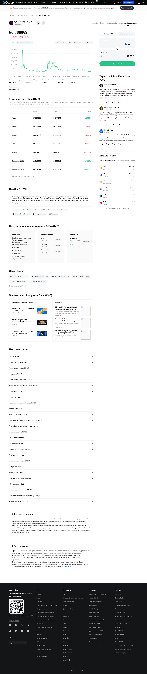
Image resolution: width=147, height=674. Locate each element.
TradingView (93, 638)
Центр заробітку (68, 609)
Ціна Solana (119, 642)
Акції (64, 623)
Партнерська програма (96, 634)
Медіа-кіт (39, 623)
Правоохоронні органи (43, 649)
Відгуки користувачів (95, 602)
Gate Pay (66, 631)
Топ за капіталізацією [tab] (107, 161)
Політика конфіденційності (45, 616)
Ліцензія (39, 631)
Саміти (38, 653)
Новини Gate (119, 598)
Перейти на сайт (127, 8)
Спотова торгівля (68, 602)
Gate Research (120, 609)
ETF (64, 613)
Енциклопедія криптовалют (124, 605)
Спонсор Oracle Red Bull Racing (47, 605)
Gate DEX (66, 656)
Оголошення (93, 605)
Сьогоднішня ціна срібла (123, 649)
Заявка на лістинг (94, 616)
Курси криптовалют (121, 623)
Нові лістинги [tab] (123, 161)
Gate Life (66, 638)
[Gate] (8, 2)
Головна (12, 15)
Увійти (119, 2)
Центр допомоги (94, 613)
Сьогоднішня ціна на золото (124, 645)
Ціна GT (117, 627)
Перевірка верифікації (96, 627)
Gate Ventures (41, 656)
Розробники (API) (94, 623)
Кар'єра (38, 598)
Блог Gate (118, 602)
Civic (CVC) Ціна (44, 15)
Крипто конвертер (120, 653)
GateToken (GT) (42, 638)
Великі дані (118, 620)
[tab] (95, 23)
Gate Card (66, 634)
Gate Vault (66, 660)
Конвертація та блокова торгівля (73, 598)
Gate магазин (67, 653)
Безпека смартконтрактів (96, 620)
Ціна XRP (118, 638)
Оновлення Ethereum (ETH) (124, 616)
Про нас (39, 594)
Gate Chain (40, 645)
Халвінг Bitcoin (120, 613)
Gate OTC (66, 645)
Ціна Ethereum (120, 634)
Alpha (65, 627)
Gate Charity (67, 649)
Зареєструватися (128, 2)
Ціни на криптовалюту (26, 15)
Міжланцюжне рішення (96, 642)
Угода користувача (42, 609)
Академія (118, 594)
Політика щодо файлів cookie (46, 620)
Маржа (65, 605)
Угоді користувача (67, 566)
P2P (64, 594)
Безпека (39, 634)
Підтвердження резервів (44, 627)
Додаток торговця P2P (96, 631)
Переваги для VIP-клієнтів (97, 594)
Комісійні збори (94, 609)
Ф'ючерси (66, 616)
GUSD (38, 642)
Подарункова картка (69, 642)
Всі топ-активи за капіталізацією (117, 208)
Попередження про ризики (45, 613)
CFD (64, 620)
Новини (39, 602)
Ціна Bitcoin (119, 631)
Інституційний (93, 598)
